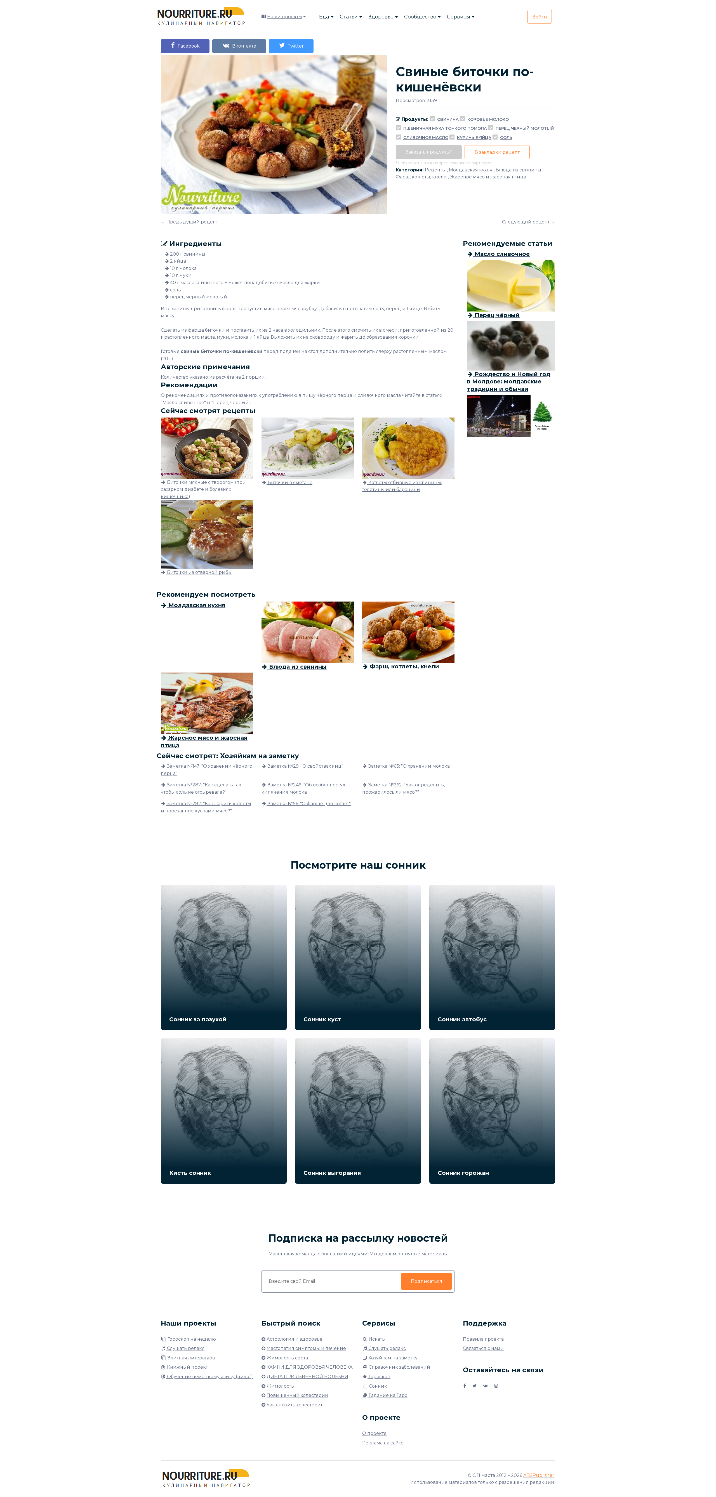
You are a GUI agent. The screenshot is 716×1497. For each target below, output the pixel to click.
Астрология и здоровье (294, 1339)
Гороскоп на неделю (191, 1339)
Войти (539, 17)
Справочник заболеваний (399, 1367)
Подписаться (426, 1281)
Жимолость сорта (287, 1358)
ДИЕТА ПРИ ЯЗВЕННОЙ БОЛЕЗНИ (307, 1376)
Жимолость (280, 1386)
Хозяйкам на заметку (392, 1358)
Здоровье (381, 17)
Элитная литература (190, 1358)
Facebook (187, 46)
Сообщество (420, 17)
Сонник (377, 1386)
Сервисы (458, 17)
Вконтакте (243, 46)
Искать (376, 1339)
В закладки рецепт (497, 152)
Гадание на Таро (388, 1395)
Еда (324, 17)
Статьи (349, 17)
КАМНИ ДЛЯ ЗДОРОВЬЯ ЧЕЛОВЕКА (310, 1367)
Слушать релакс (185, 1348)
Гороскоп (379, 1376)
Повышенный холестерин (297, 1395)
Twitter (294, 46)
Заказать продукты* (429, 152)
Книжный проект (187, 1367)
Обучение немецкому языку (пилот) (209, 1376)
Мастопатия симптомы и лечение (306, 1348)
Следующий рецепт (526, 222)
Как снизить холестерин (295, 1405)
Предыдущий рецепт (192, 222)
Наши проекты (284, 16)
